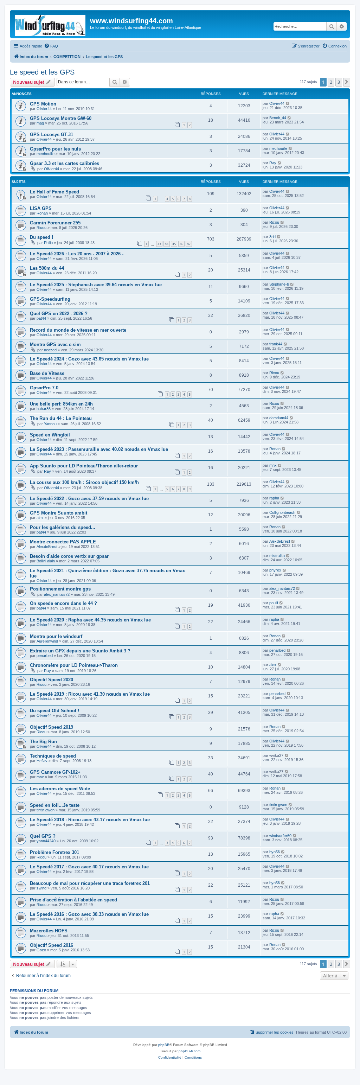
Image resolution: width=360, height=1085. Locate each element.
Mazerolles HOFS (49, 930)
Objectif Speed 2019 (51, 727)
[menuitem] (51, 46)
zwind (41, 888)
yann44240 (46, 841)
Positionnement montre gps (60, 589)
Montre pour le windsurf (56, 636)
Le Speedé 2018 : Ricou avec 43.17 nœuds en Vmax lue (90, 819)
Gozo (41, 950)
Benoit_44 (277, 118)
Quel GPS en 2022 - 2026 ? (59, 313)
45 (174, 244)
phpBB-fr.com (189, 1051)
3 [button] (339, 82)
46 (181, 244)
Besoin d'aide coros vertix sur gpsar (69, 556)
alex (40, 518)
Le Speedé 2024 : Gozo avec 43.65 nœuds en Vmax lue (89, 359)
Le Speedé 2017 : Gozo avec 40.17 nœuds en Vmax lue (89, 866)
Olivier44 (44, 109)
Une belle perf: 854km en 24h (61, 404)
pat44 (41, 318)
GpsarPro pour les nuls (55, 149)
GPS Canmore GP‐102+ (55, 772)
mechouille (45, 154)
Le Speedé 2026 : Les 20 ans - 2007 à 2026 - (76, 253)
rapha (274, 498)
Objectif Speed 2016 (51, 945)
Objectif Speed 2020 (51, 679)
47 (189, 244)
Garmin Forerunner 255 (55, 222)
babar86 (44, 409)
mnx (273, 465)
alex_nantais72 (57, 594)
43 (159, 244)
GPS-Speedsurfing (50, 299)
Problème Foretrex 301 (54, 852)
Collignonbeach (282, 512)
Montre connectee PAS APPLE (63, 541)
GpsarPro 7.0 (44, 387)
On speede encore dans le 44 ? (63, 603)
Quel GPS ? (43, 836)
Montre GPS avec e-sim (55, 344)
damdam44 (278, 418)
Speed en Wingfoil (50, 435)
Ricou (41, 227)
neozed (50, 350)
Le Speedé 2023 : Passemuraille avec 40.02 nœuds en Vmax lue (99, 449)
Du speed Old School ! (54, 710)
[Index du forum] (51, 24)
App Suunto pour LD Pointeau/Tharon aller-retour (84, 465)
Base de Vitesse (47, 373)
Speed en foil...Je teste (54, 805)
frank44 (275, 344)
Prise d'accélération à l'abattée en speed (73, 899)
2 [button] (331, 82)
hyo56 (274, 852)
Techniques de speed (53, 756)
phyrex (275, 570)
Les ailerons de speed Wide (60, 788)
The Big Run (43, 741)
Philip (48, 243)
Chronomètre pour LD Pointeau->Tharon (74, 665)
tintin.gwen (45, 810)
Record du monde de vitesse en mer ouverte (78, 330)
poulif (273, 603)
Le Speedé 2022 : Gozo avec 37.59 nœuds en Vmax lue (89, 498)
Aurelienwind (47, 641)
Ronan (42, 213)
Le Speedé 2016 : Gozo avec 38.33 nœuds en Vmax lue (89, 914)
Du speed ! (41, 237)
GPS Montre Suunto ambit (58, 513)
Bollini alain (46, 561)
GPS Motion (43, 104)
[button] (346, 82)
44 (166, 244)
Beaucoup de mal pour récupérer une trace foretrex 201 (90, 883)
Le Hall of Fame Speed (54, 191)
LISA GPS (41, 208)
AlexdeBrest (47, 546)
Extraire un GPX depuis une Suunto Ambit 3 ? (80, 650)
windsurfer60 (280, 836)
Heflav (42, 761)
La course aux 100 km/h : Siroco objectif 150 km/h (84, 482)
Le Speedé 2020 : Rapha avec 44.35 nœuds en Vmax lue (90, 620)
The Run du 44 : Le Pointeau (61, 418)
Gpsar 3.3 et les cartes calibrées (64, 163)
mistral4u (277, 556)
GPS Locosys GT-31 (51, 134)
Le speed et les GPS (42, 72)
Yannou (50, 424)
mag (40, 123)
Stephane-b (279, 284)
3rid (272, 237)
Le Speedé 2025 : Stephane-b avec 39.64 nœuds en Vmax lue (96, 284)
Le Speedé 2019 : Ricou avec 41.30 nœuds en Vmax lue (90, 694)
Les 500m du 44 (47, 268)
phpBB (163, 1045)
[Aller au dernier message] (287, 103)
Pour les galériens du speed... (62, 527)
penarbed (45, 655)
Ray (272, 163)
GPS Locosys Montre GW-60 (60, 118)
